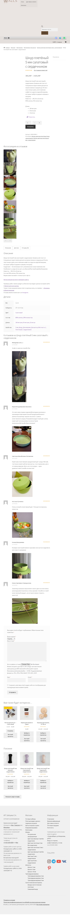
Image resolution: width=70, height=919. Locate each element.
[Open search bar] (42, 27)
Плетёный (19, 329)
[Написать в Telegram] (60, 38)
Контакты (23, 5)
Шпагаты (28, 865)
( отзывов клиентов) (40, 70)
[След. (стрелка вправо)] (6, 918)
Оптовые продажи (53, 825)
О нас (22, 2)
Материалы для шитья (30, 47)
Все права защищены (42, 904)
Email (30, 677)
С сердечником (26, 329)
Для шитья (34, 327)
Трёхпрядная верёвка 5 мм (36, 880)
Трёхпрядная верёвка (31, 874)
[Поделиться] (10, 916)
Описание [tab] (8, 248)
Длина (27, 106)
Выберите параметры (27, 734)
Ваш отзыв (11, 641)
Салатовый (19, 312)
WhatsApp (7, 827)
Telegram (17, 825)
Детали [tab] (16, 248)
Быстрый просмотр (10, 735)
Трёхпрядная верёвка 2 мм (36, 876)
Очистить (32, 117)
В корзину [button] (10, 731)
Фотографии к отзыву (14, 664)
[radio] (40, 108)
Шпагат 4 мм (31, 869)
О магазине (50, 819)
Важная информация (53, 821)
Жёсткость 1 (42, 327)
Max (12, 825)
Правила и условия (9, 900)
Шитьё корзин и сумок (32, 825)
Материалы (20, 47)
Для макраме (27, 327)
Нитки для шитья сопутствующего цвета (16, 279)
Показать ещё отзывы (13, 797)
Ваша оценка (11, 636)
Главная (8, 47)
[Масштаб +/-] (2, 916)
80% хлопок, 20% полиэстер (24, 317)
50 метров (26, 322)
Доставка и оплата (31, 2)
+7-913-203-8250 (8, 842)
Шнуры (27, 832)
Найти (44, 33)
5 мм (17, 327)
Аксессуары (28, 830)
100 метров (19, 322)
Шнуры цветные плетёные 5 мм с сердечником (49, 47)
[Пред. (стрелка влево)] (2, 918)
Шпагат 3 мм (31, 867)
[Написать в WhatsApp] (64, 38)
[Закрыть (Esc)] (14, 916)
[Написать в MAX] (56, 38)
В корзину (30, 126)
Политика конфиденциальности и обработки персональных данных (24, 902)
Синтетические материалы (33, 882)
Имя (8, 677)
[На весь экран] (6, 916)
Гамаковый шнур (33, 889)
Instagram (25, 292)
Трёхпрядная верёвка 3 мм (36, 878)
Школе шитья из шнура (12, 286)
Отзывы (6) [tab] (25, 248)
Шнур (20, 327)
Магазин (13, 47)
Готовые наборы (30, 819)
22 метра (32, 322)
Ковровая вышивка (31, 828)
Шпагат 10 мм (32, 871)
